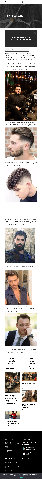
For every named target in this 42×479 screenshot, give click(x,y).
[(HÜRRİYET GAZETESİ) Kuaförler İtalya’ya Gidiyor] (29, 376)
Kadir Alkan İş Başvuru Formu (12, 443)
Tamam (21, 477)
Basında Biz (7, 440)
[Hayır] (40, 476)
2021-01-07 (24, 388)
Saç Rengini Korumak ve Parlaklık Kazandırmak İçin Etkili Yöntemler (12, 466)
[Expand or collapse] (28, 50)
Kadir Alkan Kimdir (9, 439)
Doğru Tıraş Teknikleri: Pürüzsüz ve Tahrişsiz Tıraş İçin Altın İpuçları (12, 462)
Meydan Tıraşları (9, 442)
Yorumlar (7, 444)
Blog (6, 448)
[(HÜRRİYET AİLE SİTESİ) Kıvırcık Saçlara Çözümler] (29, 396)
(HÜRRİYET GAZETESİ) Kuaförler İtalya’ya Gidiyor (29, 385)
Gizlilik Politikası (9, 451)
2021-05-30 (7, 405)
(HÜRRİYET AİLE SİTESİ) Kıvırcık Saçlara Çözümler (29, 406)
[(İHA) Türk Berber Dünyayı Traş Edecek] (12, 415)
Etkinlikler (7, 447)
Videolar (7, 446)
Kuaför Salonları (9, 452)
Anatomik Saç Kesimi (9, 450)
